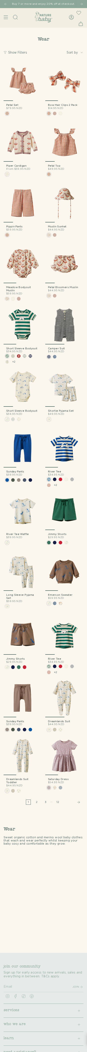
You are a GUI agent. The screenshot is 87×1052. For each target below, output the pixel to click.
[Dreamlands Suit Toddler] (23, 756)
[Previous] (6, 4)
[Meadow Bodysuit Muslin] (23, 264)
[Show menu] (5, 17)
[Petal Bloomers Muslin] (64, 264)
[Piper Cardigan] (23, 142)
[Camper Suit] (64, 325)
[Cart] (80, 24)
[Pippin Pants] (23, 203)
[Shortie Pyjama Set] (64, 387)
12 (57, 802)
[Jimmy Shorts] (64, 511)
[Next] (81, 4)
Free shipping (42, 4)
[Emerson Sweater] (64, 571)
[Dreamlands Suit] (64, 698)
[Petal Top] (64, 142)
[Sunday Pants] (23, 448)
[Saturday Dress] (64, 756)
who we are (15, 1024)
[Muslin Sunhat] (64, 203)
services (11, 1010)
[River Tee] (64, 448)
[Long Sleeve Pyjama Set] (23, 571)
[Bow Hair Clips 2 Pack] (64, 82)
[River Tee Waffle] (23, 511)
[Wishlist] (78, 12)
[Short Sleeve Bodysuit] (23, 325)
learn (9, 1038)
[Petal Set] (23, 82)
